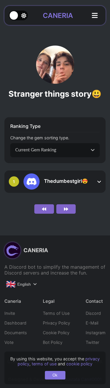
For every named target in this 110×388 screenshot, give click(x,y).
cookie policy (79, 363)
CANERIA (58, 15)
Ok (55, 375)
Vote (8, 342)
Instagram (96, 332)
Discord (93, 313)
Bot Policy (52, 342)
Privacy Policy (56, 322)
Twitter (92, 342)
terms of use (44, 363)
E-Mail (92, 322)
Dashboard (15, 322)
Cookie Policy (56, 332)
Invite (9, 313)
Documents (15, 332)
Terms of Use (56, 313)
